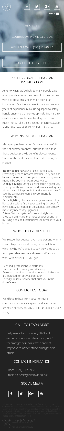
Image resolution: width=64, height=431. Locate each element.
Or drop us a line (32, 63)
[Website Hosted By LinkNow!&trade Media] (18, 423)
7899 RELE (32, 26)
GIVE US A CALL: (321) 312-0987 (32, 47)
